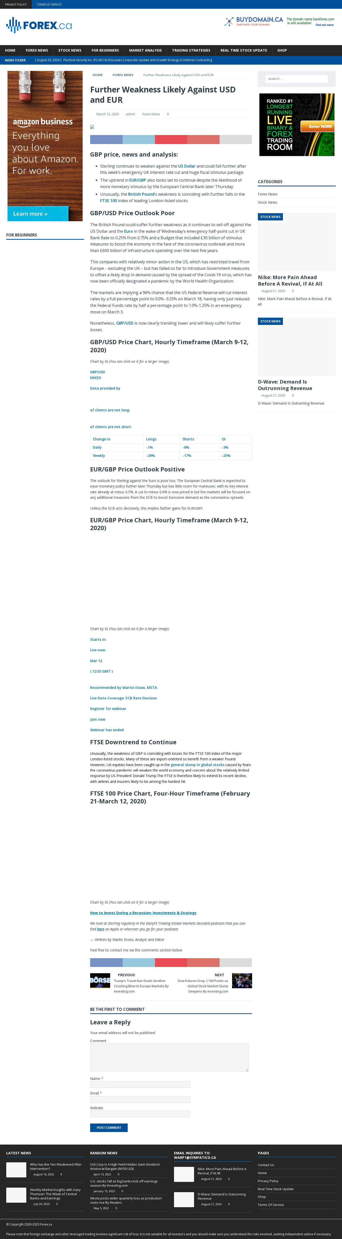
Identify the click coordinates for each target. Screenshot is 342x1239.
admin (130, 114)
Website (96, 1107)
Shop (282, 50)
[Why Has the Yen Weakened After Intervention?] (16, 1169)
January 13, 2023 (104, 1191)
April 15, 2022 (102, 1174)
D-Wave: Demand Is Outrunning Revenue (285, 385)
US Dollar (187, 166)
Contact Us (266, 1165)
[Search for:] (297, 79)
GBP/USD (124, 323)
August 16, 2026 (44, 1174)
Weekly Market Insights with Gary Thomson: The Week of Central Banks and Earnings (55, 1193)
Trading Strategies (191, 50)
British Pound (141, 194)
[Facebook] (308, 4)
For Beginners (105, 50)
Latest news (18, 1153)
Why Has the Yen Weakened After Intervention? (56, 1166)
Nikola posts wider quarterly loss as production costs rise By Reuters (126, 1200)
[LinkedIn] (327, 4)
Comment (98, 1040)
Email (95, 1093)
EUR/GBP (137, 180)
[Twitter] (318, 4)
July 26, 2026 (42, 1204)
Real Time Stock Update (244, 50)
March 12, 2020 (107, 114)
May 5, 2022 (101, 1208)
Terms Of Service (49, 4)
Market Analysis (145, 50)
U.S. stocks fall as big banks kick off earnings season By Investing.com (124, 1183)
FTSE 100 (108, 200)
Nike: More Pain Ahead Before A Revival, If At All (290, 280)
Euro (128, 231)
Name (95, 1078)
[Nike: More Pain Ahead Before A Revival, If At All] (184, 1174)
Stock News (69, 50)
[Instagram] (337, 4)
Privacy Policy (16, 4)
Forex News (37, 50)
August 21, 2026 (273, 291)
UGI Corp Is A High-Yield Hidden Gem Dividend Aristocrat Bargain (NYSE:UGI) (124, 1166)
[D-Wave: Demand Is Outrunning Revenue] (184, 1199)
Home (10, 50)
